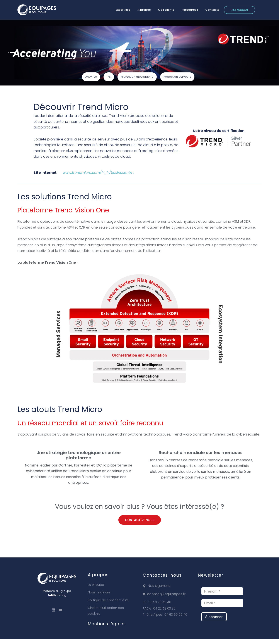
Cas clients (166, 10)
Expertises (123, 10)
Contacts (212, 10)
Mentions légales (107, 624)
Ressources (190, 10)
